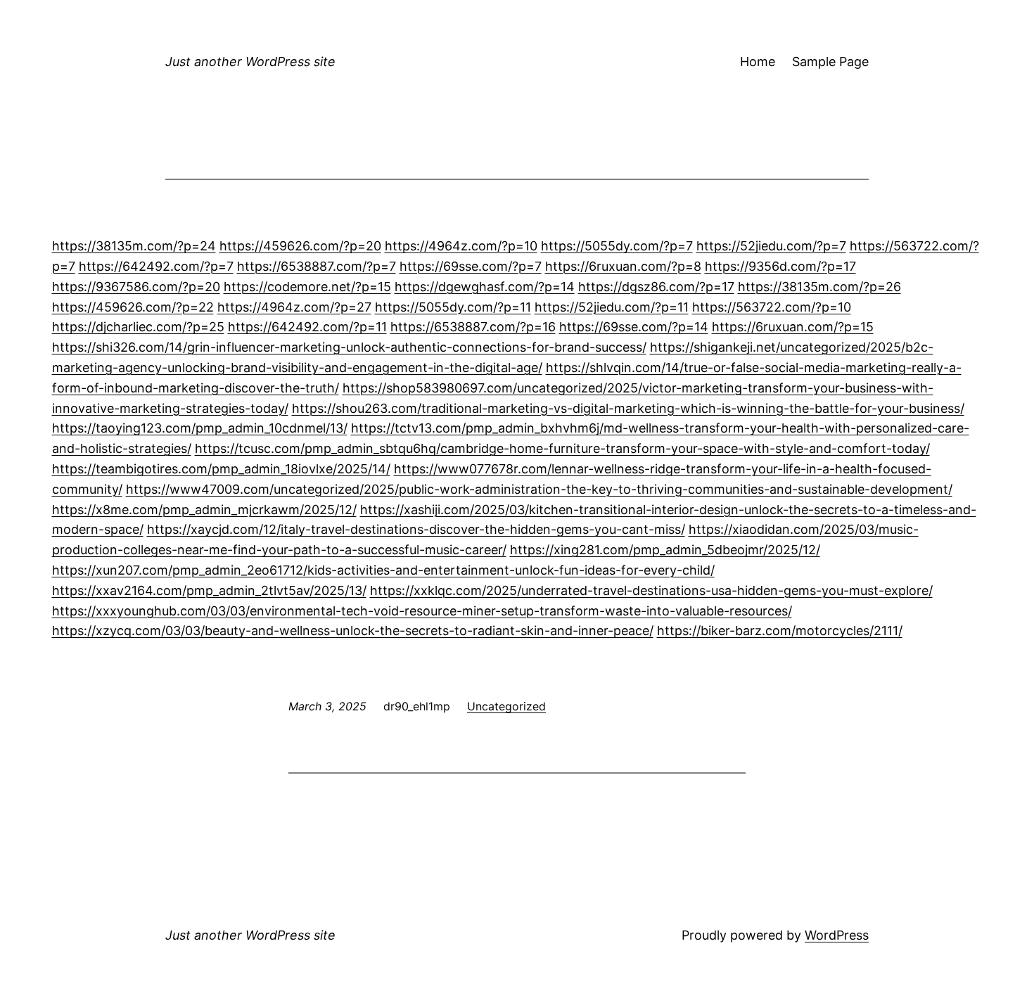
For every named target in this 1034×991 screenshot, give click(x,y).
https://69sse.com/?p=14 (633, 326)
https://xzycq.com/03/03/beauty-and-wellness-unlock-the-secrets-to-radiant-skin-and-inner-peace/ (352, 630)
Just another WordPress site (250, 61)
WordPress (837, 935)
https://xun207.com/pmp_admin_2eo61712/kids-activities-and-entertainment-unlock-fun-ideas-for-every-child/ (383, 570)
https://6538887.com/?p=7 (316, 266)
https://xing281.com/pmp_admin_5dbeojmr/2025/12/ (665, 549)
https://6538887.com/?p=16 (473, 326)
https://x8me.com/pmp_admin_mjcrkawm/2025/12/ (204, 509)
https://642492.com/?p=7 (156, 266)
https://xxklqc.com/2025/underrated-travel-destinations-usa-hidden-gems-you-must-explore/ (651, 590)
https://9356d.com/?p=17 (780, 266)
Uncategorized (506, 706)
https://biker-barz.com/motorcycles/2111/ (779, 630)
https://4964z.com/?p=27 (294, 307)
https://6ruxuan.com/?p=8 (623, 266)
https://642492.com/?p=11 (307, 326)
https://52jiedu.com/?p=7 (771, 245)
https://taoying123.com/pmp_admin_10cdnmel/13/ (199, 428)
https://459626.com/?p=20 (300, 245)
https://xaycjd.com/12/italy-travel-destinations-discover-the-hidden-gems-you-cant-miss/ (416, 529)
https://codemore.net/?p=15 (307, 286)
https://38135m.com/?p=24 (134, 245)
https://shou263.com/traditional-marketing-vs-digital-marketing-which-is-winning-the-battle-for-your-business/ (628, 408)
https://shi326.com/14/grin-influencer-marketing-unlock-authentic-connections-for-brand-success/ (349, 347)
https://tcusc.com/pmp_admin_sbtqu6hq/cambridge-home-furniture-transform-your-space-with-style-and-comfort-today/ (562, 448)
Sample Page (830, 61)
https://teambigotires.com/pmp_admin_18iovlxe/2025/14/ (221, 468)
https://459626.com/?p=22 (133, 307)
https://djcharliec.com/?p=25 (138, 326)
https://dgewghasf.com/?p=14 (485, 286)
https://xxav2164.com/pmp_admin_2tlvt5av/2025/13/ (209, 590)
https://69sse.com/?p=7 (471, 266)
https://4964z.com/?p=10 (461, 245)
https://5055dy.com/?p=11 (453, 307)
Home (757, 61)
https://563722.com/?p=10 (771, 307)
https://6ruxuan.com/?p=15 (793, 326)
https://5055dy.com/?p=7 (617, 245)
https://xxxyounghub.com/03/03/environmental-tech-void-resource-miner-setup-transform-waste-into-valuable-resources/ (422, 610)
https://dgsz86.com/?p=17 (656, 286)
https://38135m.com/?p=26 (819, 286)
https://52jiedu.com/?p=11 (612, 307)
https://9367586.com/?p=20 (136, 286)
